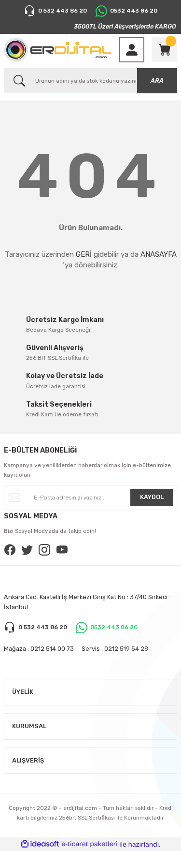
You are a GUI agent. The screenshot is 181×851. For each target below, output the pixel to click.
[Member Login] (132, 50)
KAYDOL (152, 496)
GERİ (84, 254)
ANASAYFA (158, 254)
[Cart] (164, 50)
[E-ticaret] (89, 844)
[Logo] (57, 50)
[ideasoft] (40, 844)
